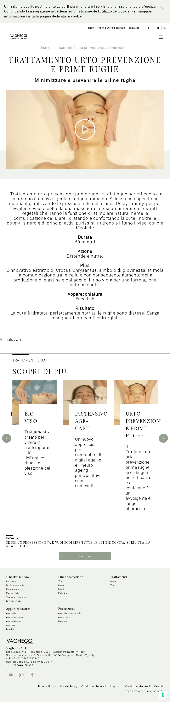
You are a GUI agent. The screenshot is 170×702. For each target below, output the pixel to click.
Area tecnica (64, 617)
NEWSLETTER (12, 538)
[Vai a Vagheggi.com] (18, 36)
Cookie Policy (68, 686)
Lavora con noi (13, 601)
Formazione (66, 609)
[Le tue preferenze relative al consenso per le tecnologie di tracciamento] (163, 695)
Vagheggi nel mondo (16, 597)
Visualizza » (10, 339)
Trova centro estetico (111, 28)
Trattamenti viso (28, 360)
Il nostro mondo (17, 577)
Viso (112, 585)
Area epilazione (13, 621)
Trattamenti (118, 577)
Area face (10, 625)
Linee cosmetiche (70, 577)
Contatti (134, 28)
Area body (11, 613)
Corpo (113, 581)
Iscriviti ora (85, 556)
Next (163, 438)
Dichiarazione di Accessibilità (144, 691)
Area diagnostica (14, 617)
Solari (61, 589)
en (164, 28)
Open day (63, 621)
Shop (91, 28)
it (158, 28)
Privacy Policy (47, 686)
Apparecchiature (18, 609)
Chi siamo (11, 581)
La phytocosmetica (15, 585)
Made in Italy (12, 593)
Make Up (62, 593)
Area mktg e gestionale (69, 613)
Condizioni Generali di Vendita (144, 686)
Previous (6, 438)
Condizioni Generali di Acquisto (101, 686)
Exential (10, 629)
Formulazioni (12, 589)
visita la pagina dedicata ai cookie (54, 16)
